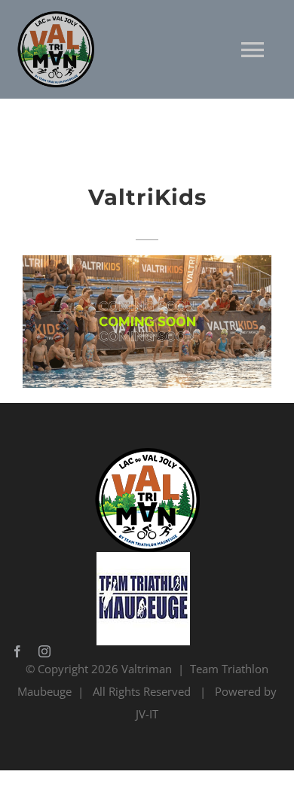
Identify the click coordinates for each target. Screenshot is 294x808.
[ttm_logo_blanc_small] (143, 557)
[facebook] (17, 651)
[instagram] (44, 651)
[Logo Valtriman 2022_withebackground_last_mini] (143, 453)
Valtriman (146, 668)
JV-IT (147, 713)
